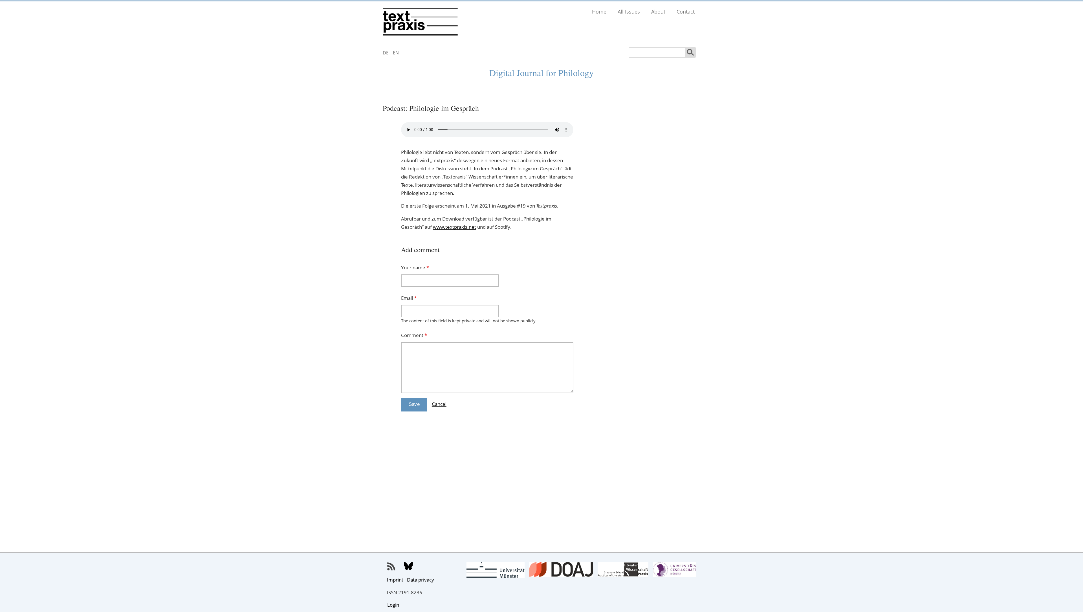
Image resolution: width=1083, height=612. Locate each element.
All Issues (629, 11)
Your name (415, 267)
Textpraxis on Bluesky (408, 566)
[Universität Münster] (495, 574)
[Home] (420, 20)
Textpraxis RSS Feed (391, 566)
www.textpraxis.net (454, 227)
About (658, 11)
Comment (414, 335)
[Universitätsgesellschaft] (674, 573)
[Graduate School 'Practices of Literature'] (623, 573)
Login (393, 605)
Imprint (395, 579)
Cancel (439, 404)
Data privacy (420, 579)
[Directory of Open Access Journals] (561, 573)
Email (409, 298)
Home (599, 11)
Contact (686, 11)
